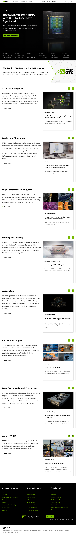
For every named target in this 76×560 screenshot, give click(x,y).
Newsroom (30, 492)
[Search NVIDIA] (62, 1)
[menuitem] (16, 1)
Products (15, 1)
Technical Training (56, 505)
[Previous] (69, 88)
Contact (66, 530)
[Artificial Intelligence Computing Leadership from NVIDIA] (7, 1)
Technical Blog (31, 497)
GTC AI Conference (32, 507)
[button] (65, 2)
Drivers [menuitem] (48, 1)
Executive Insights (56, 497)
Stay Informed (31, 502)
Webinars (29, 499)
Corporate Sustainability (9, 505)
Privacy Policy (6, 530)
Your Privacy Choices (16, 530)
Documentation (55, 502)
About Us (4, 492)
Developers (54, 492)
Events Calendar (31, 505)
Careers (4, 510)
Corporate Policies (48, 530)
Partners (53, 494)
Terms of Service (28, 530)
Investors (4, 494)
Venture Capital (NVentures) (10, 497)
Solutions (22, 1)
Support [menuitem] (54, 1)
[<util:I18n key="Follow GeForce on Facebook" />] (60, 519)
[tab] (8, 55)
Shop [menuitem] (43, 1)
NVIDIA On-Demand (32, 510)
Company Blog (31, 494)
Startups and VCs (56, 499)
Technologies (6, 507)
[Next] (73, 88)
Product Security (58, 530)
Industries (29, 1)
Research (4, 502)
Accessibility (37, 530)
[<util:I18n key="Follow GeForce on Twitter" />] (69, 519)
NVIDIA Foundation (7, 499)
